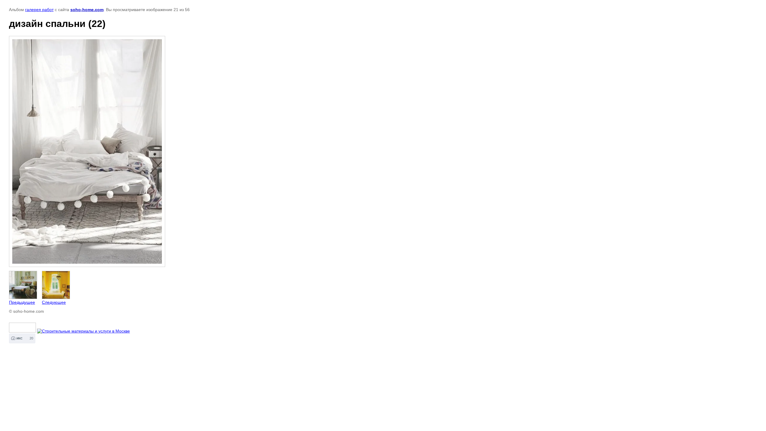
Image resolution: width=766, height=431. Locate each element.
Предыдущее (22, 302)
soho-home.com (87, 9)
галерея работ (39, 9)
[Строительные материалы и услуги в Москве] (83, 331)
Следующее (54, 302)
